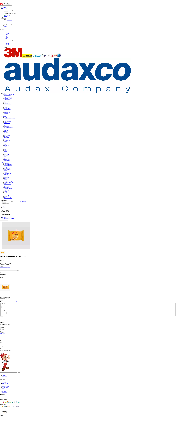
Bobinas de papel (6, 120)
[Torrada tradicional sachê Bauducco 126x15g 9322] (5, 292)
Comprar (2, 266)
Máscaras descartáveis (7, 168)
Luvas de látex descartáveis (8, 164)
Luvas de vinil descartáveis (8, 166)
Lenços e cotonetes (7, 176)
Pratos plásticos (6, 132)
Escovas (5, 149)
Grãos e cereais (6, 107)
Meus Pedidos (4, 382)
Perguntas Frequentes (5, 387)
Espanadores (6, 150)
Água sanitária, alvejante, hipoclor (9, 182)
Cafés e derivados (6, 101)
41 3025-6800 (4, 391)
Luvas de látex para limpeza (8, 165)
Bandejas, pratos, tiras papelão (8, 119)
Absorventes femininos (7, 173)
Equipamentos (4, 139)
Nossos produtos (4, 376)
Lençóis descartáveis (7, 129)
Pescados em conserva (7, 111)
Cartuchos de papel (7, 123)
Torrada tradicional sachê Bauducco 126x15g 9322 (10, 293)
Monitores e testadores (7, 193)
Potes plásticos (6, 131)
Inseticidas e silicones (7, 190)
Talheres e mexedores (7, 135)
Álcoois (5, 183)
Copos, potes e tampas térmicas (8, 124)
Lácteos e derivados (7, 108)
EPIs (3, 162)
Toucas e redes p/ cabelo (7, 171)
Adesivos (5, 141)
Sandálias (5, 170)
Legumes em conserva (7, 109)
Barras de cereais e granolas (8, 98)
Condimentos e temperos (7, 103)
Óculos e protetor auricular (8, 169)
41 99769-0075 (4, 392)
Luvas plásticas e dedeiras (8, 167)
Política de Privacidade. (56, 219)
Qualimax (7, 43)
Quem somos (4, 375)
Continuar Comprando (3, 351)
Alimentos (3, 93)
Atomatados (6, 96)
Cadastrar (5, 16)
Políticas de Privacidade (5, 386)
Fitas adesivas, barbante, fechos (8, 127)
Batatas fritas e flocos (7, 99)
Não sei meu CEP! (3, 271)
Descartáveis (4, 116)
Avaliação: (1, 259)
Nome (4, 310)
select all (17, 301)
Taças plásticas (6, 136)
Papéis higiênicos (6, 177)
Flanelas (5, 152)
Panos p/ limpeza (6, 157)
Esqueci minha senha (23, 201)
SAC (3, 388)
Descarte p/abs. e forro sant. (8, 125)
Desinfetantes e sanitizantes (8, 188)
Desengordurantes (6, 185)
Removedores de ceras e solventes (9, 195)
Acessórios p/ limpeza (7, 140)
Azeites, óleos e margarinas (8, 97)
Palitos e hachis (6, 130)
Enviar (1, 316)
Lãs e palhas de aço (7, 155)
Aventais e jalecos (6, 163)
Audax (7, 38)
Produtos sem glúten (7, 112)
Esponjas (5, 151)
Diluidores (5, 146)
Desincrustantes (6, 187)
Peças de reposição (6, 159)
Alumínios (5, 117)
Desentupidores (6, 145)
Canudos (5, 122)
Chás (5, 102)
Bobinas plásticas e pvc (7, 121)
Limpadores (5, 191)
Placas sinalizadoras (7, 160)
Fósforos (5, 153)
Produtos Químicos (5, 180)
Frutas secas (6, 106)
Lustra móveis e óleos (7, 192)
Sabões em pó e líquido (7, 197)
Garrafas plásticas (6, 128)
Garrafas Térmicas (6, 154)
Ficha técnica (4, 279)
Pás (4, 158)
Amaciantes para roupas (7, 184)
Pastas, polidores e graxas (7, 194)
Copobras (7, 33)
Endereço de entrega (5, 383)
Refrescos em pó (6, 113)
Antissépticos (6, 174)
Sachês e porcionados (7, 114)
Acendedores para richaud (8, 181)
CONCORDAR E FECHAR (4, 220)
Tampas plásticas (6, 137)
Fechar (2, 415)
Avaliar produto (2, 333)
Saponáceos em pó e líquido (8, 198)
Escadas (5, 148)
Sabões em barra (6, 196)
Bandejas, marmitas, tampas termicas (9, 118)
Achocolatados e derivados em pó (9, 94)
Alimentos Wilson (8, 36)
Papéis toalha (6, 178)
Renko (7, 34)
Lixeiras (5, 156)
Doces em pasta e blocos (7, 104)
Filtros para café (6, 126)
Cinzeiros (5, 144)
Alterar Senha (4, 381)
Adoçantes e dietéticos (7, 95)
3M (6, 32)
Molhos (5, 110)
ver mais (5, 115)
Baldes (5, 142)
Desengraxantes (6, 186)
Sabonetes (5, 179)
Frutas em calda (6, 105)
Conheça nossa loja (5, 377)
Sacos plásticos (6, 134)
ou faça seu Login (4, 8)
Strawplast (7, 44)
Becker (7, 37)
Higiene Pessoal (4, 172)
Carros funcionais (6, 143)
